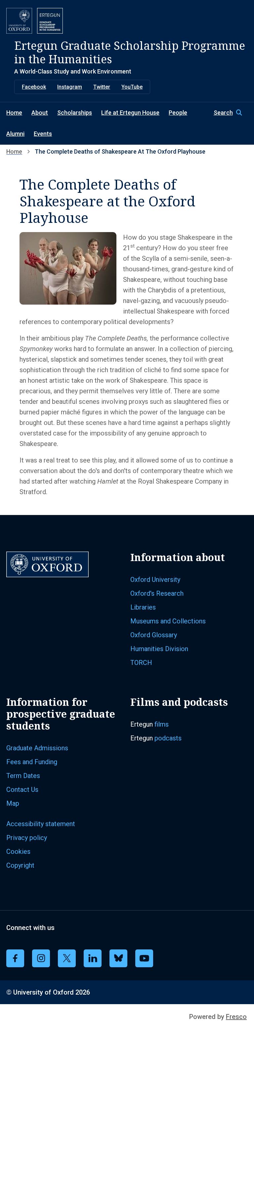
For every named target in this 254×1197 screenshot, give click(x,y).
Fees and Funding (31, 762)
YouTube (132, 87)
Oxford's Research (157, 593)
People (178, 112)
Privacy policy (26, 838)
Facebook (34, 87)
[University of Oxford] (19, 21)
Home (14, 112)
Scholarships (74, 112)
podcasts (168, 738)
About (39, 112)
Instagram (69, 87)
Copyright (20, 865)
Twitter (101, 87)
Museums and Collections (168, 621)
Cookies (18, 851)
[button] (231, 112)
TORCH (141, 663)
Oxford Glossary (153, 635)
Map (12, 803)
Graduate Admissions (37, 748)
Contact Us (22, 789)
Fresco (236, 1017)
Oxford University (155, 580)
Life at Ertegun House (130, 112)
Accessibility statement (40, 824)
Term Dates (23, 776)
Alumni (15, 133)
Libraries (143, 607)
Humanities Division (159, 649)
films (161, 724)
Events (43, 133)
